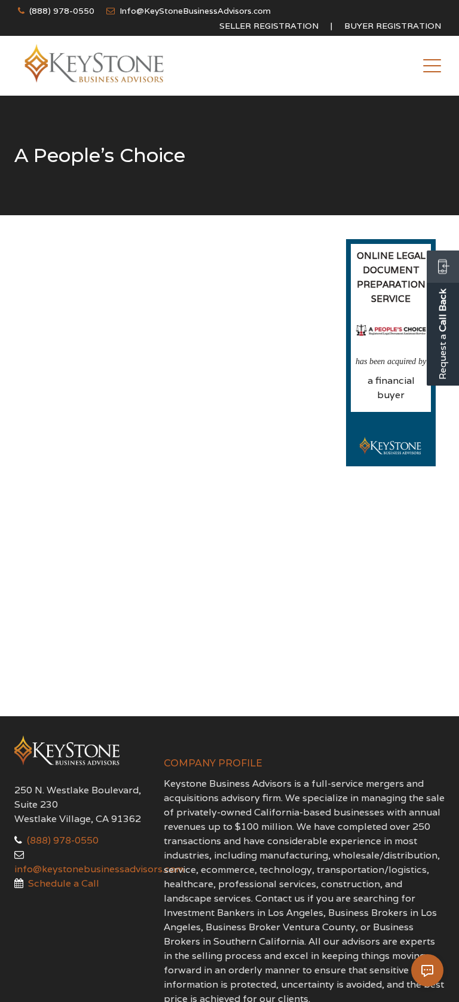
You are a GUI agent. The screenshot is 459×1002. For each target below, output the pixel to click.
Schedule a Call (63, 883)
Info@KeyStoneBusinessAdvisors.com (195, 10)
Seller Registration (269, 25)
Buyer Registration (392, 25)
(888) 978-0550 (61, 10)
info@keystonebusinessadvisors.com (99, 869)
